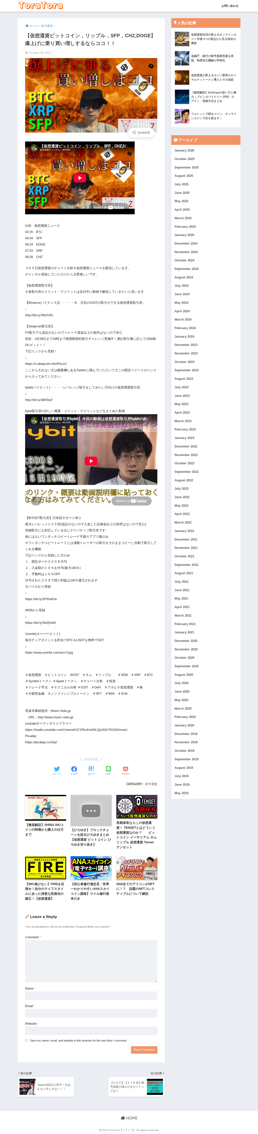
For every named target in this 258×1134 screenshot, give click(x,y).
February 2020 (185, 717)
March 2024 (183, 319)
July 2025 (181, 184)
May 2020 (181, 700)
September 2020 (187, 666)
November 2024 (186, 252)
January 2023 (184, 438)
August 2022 (184, 480)
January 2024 (184, 336)
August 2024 (184, 277)
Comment (33, 937)
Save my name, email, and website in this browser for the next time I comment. (78, 1040)
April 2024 (182, 311)
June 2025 (182, 192)
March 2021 (183, 615)
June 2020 (182, 691)
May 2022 (181, 505)
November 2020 (186, 649)
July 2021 (181, 581)
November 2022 (186, 455)
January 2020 (184, 725)
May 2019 (181, 793)
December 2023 (186, 345)
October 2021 (184, 556)
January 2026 (184, 150)
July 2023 (181, 387)
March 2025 (183, 218)
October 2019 (184, 751)
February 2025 (185, 226)
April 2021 (182, 607)
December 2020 (186, 641)
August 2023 (184, 379)
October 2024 (184, 260)
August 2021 (184, 573)
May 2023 (181, 404)
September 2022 (187, 472)
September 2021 (187, 564)
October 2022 (184, 463)
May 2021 (181, 598)
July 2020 (181, 683)
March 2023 (183, 421)
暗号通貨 (151, 784)
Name (30, 988)
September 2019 (187, 759)
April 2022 (182, 514)
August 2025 (184, 176)
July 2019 (181, 776)
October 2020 (184, 657)
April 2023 (182, 412)
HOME (131, 1118)
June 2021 (182, 590)
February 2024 (185, 328)
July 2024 (181, 285)
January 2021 (184, 632)
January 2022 (184, 531)
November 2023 (186, 353)
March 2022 (183, 522)
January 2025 (184, 235)
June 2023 (182, 395)
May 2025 (181, 201)
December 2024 (186, 243)
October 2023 (184, 362)
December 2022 (186, 446)
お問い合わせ (230, 5)
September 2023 (187, 370)
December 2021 (186, 539)
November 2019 (186, 742)
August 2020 (184, 674)
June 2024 (182, 294)
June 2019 (182, 784)
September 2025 (187, 167)
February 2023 (185, 429)
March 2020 (183, 708)
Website (31, 1023)
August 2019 (184, 767)
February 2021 (185, 624)
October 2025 (184, 159)
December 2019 (186, 734)
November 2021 (186, 548)
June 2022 (182, 497)
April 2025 (182, 209)
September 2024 (187, 269)
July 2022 (181, 488)
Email (30, 1006)
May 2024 (181, 302)
